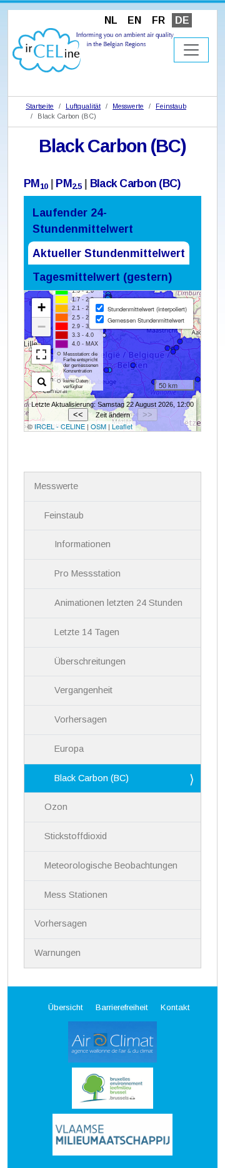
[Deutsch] (93, 49)
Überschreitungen (90, 661)
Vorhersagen (80, 719)
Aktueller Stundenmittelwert (108, 253)
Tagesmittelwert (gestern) (102, 277)
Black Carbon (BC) (135, 183)
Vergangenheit (83, 690)
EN (134, 20)
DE (182, 20)
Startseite (40, 106)
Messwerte (128, 106)
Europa (69, 749)
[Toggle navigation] (191, 49)
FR (158, 20)
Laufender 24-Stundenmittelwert (82, 221)
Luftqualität (83, 106)
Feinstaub (171, 106)
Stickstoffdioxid (75, 836)
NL (111, 20)
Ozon (56, 807)
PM (36, 183)
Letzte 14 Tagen (86, 632)
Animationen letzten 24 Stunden (118, 603)
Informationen (82, 544)
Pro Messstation (87, 573)
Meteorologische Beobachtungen (111, 865)
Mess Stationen (76, 895)
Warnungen (57, 953)
